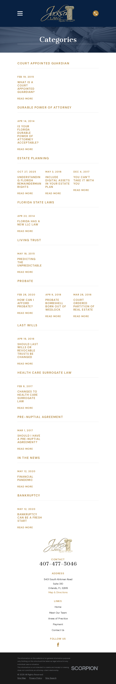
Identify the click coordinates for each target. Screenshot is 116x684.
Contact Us (58, 630)
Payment (58, 624)
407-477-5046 (58, 564)
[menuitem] (21, 678)
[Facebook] (58, 645)
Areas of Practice (58, 618)
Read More (25, 98)
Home (58, 606)
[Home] (58, 13)
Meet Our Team (58, 612)
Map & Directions (58, 592)
